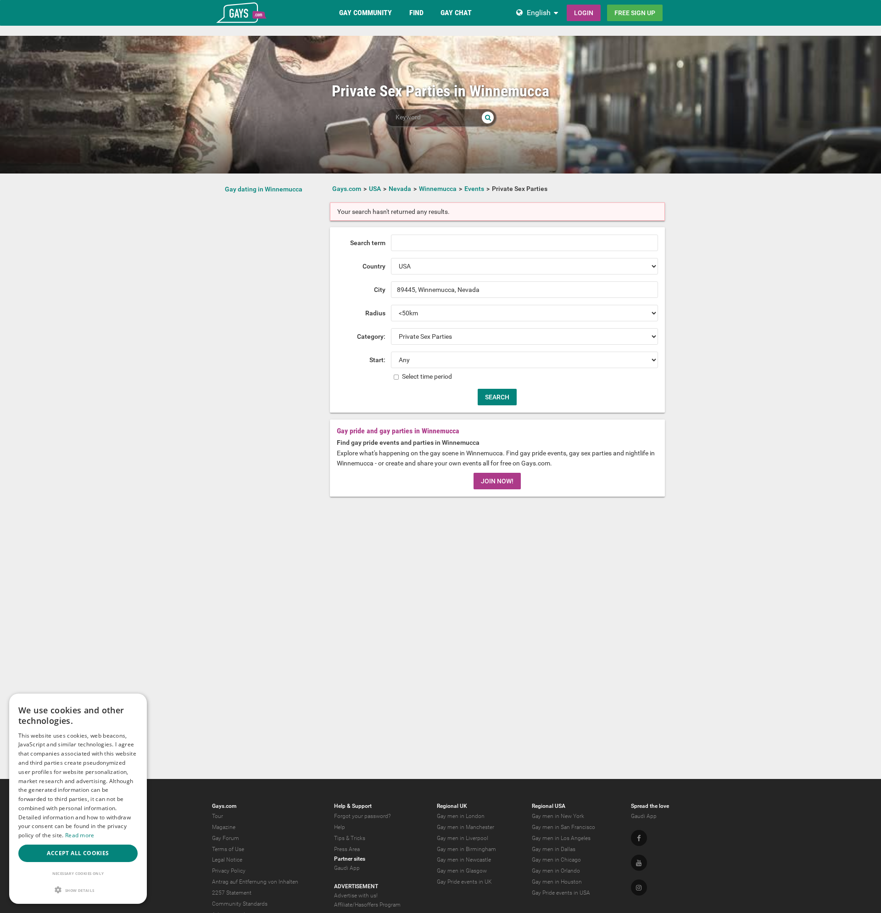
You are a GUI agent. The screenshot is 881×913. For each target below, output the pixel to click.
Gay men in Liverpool (462, 838)
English (539, 12)
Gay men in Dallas (553, 849)
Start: (377, 360)
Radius (375, 313)
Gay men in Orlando (556, 871)
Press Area (347, 849)
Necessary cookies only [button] (78, 873)
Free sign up (634, 13)
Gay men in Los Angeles (561, 838)
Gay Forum (225, 838)
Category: (371, 336)
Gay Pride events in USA (561, 893)
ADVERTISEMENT (356, 886)
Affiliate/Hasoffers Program (367, 905)
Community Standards (240, 904)
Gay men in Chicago (556, 860)
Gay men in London (461, 816)
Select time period (426, 376)
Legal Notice (227, 860)
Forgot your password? (362, 816)
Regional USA (548, 806)
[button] (78, 890)
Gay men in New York (558, 816)
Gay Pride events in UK (464, 882)
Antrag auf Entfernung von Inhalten (255, 882)
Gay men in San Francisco (563, 827)
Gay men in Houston (557, 882)
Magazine (223, 827)
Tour (217, 816)
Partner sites (349, 859)
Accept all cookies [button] (78, 853)
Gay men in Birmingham (466, 849)
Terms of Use (228, 849)
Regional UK (452, 806)
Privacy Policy (228, 871)
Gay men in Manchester (465, 827)
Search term (367, 242)
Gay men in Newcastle (464, 860)
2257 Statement (231, 893)
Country (373, 266)
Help (339, 827)
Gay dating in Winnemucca (263, 189)
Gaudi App (347, 868)
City (379, 289)
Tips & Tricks (349, 838)
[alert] (78, 799)
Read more (80, 835)
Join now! (497, 481)
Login (583, 13)
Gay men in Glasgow (462, 871)
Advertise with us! (356, 895)
